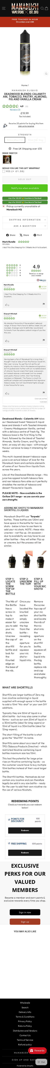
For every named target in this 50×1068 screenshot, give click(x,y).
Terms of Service (25, 1040)
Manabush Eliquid (25, 90)
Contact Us (25, 1035)
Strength (25, 135)
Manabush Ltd (24, 1053)
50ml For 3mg (35, 139)
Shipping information (25, 220)
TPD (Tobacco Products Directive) (20, 746)
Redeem (25, 830)
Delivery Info (25, 1012)
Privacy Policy (25, 1021)
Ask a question (25, 226)
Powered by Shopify (25, 1066)
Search (25, 1007)
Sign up (25, 921)
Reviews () (15, 109)
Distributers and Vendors (25, 1030)
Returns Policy (25, 1026)
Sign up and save (24, 1060)
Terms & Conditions (25, 1016)
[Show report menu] (44, 304)
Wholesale (25, 1002)
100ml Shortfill (15, 139)
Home (24, 85)
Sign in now (25, 912)
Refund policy (25, 1044)
